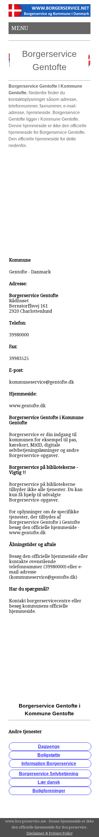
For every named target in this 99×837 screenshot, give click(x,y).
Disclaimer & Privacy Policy (49, 833)
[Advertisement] (49, 200)
